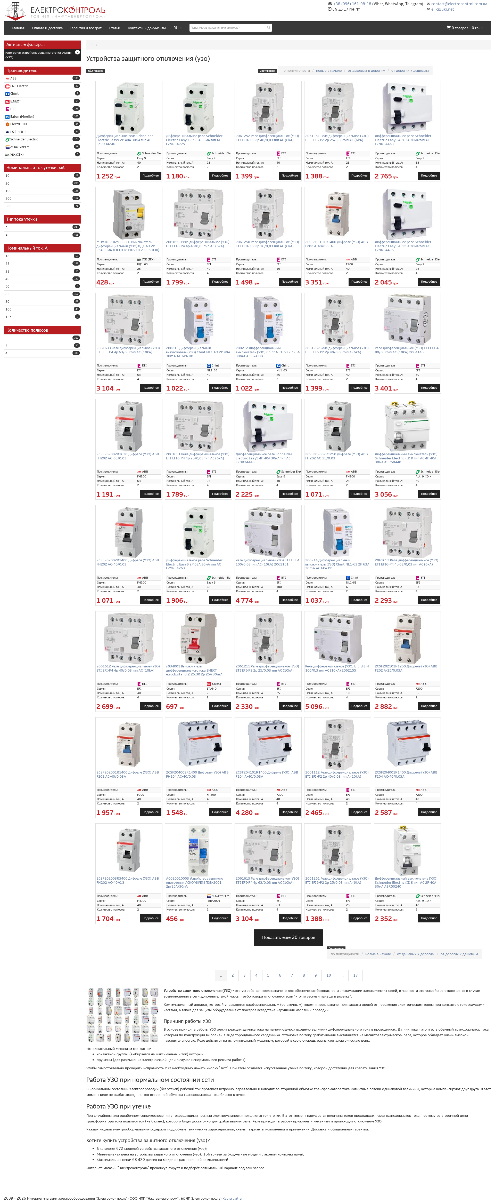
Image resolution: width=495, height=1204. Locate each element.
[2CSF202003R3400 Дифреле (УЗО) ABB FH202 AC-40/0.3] (128, 850)
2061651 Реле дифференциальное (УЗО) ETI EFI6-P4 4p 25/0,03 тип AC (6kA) (197, 456)
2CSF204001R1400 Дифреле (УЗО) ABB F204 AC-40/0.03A (406, 774)
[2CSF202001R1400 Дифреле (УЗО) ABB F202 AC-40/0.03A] (128, 744)
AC (7, 235)
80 (7, 302)
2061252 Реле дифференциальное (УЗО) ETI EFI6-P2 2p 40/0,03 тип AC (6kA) (267, 138)
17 (355, 975)
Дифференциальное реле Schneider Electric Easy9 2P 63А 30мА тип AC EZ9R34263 (194, 564)
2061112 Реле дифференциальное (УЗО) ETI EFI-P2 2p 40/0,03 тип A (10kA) (337, 774)
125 (8, 317)
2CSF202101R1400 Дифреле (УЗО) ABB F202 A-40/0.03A (336, 244)
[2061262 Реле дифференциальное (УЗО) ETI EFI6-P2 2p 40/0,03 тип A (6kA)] (337, 320)
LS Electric (18, 132)
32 (7, 271)
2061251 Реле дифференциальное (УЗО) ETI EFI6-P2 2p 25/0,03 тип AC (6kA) (337, 138)
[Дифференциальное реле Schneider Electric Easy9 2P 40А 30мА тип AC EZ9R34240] (128, 108)
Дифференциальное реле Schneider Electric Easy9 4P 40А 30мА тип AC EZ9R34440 (264, 458)
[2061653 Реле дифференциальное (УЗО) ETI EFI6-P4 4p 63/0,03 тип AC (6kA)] (407, 532)
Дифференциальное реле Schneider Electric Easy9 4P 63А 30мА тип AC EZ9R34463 (403, 140)
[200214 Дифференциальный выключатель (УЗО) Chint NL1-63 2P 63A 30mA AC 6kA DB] (337, 532)
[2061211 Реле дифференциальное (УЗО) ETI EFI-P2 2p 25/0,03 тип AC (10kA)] (268, 638)
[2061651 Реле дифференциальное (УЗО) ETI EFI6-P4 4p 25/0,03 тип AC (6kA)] (198, 426)
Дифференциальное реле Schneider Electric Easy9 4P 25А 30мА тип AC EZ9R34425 (403, 246)
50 (7, 286)
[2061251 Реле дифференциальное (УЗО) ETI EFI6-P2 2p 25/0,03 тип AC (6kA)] (337, 108)
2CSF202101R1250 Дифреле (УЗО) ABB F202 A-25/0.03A (406, 668)
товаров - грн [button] (466, 28)
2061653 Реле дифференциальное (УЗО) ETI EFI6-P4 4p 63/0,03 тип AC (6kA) (406, 562)
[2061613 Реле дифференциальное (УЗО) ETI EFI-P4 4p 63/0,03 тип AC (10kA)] (268, 850)
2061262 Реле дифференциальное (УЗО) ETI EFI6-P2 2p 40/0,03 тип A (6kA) (337, 350)
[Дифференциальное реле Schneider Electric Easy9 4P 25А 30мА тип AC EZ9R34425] (407, 214)
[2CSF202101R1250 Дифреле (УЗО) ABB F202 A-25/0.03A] (407, 638)
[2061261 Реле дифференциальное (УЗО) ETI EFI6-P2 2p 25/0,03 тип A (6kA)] (337, 850)
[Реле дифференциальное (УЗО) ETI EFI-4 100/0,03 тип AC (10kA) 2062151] (268, 532)
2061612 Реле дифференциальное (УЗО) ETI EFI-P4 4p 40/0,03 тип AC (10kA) (128, 668)
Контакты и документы (147, 28)
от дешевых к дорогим (366, 70)
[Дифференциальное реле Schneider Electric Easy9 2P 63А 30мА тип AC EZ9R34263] (198, 532)
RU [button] (176, 28)
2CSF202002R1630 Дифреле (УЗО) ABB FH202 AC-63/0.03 (127, 456)
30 (7, 183)
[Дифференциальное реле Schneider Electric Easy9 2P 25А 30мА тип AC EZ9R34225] (198, 108)
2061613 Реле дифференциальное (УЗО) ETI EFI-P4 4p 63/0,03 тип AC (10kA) (267, 880)
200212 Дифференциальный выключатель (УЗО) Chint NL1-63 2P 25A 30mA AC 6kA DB (268, 352)
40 (7, 279)
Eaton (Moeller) (22, 117)
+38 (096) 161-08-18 (352, 4)
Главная (18, 28)
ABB (13, 78)
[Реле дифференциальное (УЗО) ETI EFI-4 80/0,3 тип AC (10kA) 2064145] (407, 320)
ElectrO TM (18, 124)
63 (7, 294)
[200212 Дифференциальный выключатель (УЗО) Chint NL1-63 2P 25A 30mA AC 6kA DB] (268, 320)
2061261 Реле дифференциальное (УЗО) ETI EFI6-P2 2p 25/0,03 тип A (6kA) (337, 880)
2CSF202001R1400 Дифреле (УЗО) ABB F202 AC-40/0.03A (127, 774)
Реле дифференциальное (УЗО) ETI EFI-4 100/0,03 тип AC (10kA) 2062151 (267, 562)
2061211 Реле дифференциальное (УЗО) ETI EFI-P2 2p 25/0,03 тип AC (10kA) (267, 668)
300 (8, 198)
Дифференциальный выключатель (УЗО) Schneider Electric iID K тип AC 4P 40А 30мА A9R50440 (406, 458)
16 (7, 256)
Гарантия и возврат (86, 28)
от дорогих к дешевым (410, 70)
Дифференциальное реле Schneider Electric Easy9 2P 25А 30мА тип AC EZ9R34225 (194, 140)
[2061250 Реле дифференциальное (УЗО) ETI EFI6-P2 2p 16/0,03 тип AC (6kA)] (268, 214)
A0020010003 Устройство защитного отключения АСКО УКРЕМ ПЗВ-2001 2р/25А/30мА (194, 882)
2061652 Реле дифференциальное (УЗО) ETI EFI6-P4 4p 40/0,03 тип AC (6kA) (197, 244)
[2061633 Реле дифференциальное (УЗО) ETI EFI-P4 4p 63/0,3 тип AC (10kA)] (128, 320)
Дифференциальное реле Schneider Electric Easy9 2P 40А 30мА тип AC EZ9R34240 (124, 140)
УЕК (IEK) (16, 155)
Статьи (114, 28)
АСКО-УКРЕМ (19, 147)
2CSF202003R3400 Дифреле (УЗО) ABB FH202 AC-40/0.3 (127, 880)
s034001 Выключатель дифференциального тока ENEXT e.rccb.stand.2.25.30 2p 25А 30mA (194, 670)
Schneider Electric (24, 139)
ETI (12, 109)
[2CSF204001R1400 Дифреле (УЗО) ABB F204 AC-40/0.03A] (407, 744)
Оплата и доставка (47, 28)
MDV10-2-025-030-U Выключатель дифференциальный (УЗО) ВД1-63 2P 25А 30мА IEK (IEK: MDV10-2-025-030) (127, 246)
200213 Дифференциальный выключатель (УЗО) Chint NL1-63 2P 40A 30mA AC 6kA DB (198, 352)
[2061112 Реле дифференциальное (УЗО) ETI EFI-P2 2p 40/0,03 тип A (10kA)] (337, 744)
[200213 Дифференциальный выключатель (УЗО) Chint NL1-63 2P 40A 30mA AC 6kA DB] (198, 320)
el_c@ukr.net (442, 9)
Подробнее (151, 175)
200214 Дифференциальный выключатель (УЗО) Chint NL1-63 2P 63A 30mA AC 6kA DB (337, 564)
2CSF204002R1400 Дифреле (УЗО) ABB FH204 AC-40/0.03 (197, 774)
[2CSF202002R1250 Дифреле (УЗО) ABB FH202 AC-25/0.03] (337, 426)
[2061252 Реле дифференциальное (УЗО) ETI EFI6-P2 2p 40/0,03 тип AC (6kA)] (268, 108)
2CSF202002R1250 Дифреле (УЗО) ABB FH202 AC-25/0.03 (336, 456)
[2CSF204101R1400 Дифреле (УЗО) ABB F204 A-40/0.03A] (268, 744)
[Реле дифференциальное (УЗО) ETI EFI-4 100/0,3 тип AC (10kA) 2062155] (337, 638)
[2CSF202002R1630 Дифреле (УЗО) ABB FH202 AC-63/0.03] (128, 426)
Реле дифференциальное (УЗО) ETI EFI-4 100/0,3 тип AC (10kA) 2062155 (337, 668)
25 (7, 264)
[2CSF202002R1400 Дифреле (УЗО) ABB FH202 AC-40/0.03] (128, 532)
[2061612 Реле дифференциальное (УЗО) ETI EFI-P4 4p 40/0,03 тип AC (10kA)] (128, 638)
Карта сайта (232, 1198)
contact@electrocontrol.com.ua (459, 4)
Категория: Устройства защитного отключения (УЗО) (38, 55)
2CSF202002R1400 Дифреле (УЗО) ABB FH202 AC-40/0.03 (127, 562)
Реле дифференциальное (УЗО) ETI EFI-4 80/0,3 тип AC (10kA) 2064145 (407, 350)
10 (7, 176)
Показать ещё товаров (288, 937)
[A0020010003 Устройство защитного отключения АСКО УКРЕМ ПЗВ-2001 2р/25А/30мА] (198, 850)
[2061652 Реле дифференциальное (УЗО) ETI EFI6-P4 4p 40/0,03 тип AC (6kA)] (198, 214)
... (342, 975)
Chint (14, 94)
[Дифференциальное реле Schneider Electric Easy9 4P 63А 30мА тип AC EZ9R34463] (407, 108)
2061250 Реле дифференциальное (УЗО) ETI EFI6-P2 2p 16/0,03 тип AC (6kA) (267, 244)
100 (8, 191)
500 (8, 206)
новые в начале (329, 70)
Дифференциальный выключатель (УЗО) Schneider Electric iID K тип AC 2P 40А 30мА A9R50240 (406, 882)
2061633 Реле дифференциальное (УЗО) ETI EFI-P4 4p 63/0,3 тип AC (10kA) (128, 350)
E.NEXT (15, 101)
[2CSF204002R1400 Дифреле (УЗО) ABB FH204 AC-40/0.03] (198, 744)
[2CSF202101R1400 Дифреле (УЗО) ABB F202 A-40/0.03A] (337, 214)
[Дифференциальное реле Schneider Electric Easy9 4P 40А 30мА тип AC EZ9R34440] (268, 426)
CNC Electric (19, 86)
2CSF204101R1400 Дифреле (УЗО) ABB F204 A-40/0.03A (267, 774)
